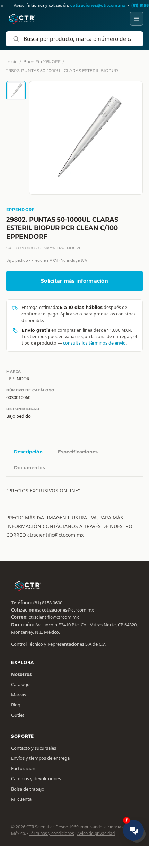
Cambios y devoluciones (36, 778)
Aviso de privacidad (96, 833)
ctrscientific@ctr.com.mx (54, 617)
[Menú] (136, 19)
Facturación (23, 768)
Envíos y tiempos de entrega (40, 758)
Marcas (18, 695)
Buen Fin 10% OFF (42, 61)
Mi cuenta (21, 799)
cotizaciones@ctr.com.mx (68, 610)
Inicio (12, 61)
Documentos (29, 467)
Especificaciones (78, 451)
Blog (15, 705)
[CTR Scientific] (22, 18)
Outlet (17, 715)
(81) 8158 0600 (47, 602)
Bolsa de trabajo (27, 789)
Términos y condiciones (51, 833)
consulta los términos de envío (94, 343)
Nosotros (21, 674)
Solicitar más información (74, 281)
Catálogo (20, 684)
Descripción (28, 451)
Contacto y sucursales (33, 748)
